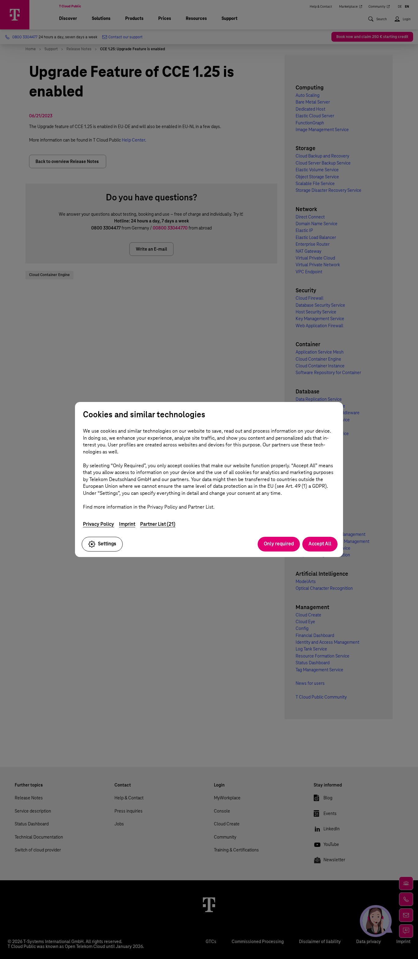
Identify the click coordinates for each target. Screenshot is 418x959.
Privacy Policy (98, 524)
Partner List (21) (157, 524)
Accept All (319, 543)
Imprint (127, 524)
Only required (279, 543)
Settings (107, 543)
